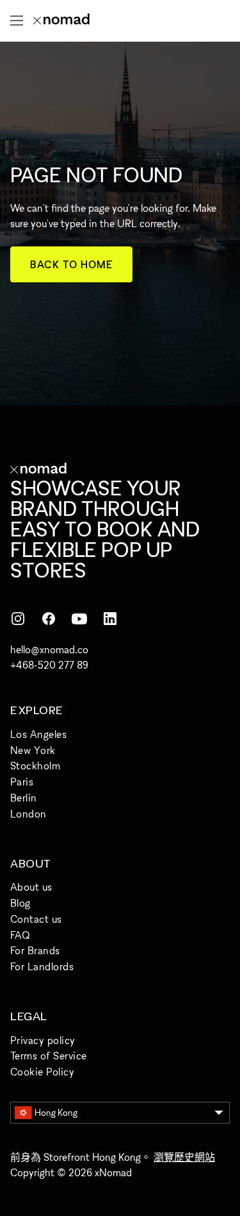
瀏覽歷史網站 (184, 1157)
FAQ (19, 935)
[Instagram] (18, 618)
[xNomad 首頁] (61, 20)
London (28, 813)
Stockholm (35, 765)
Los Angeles (38, 734)
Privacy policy (43, 1040)
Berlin (23, 797)
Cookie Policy (42, 1071)
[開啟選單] (16, 20)
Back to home (71, 264)
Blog (20, 902)
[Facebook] (48, 618)
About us (31, 886)
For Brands (35, 950)
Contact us (36, 918)
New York (33, 750)
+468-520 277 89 (49, 664)
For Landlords (42, 966)
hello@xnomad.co (49, 649)
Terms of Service (48, 1055)
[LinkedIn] (110, 618)
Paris (21, 781)
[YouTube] (79, 618)
